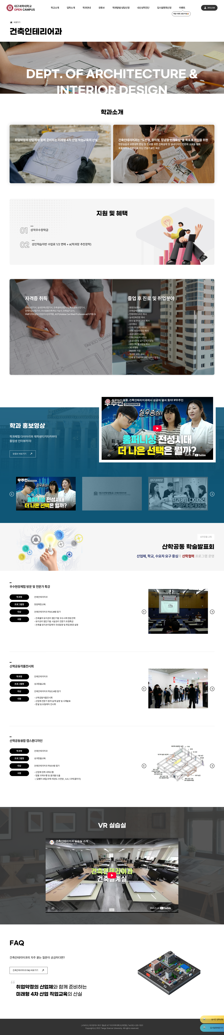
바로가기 (17, 22)
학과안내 (87, 7)
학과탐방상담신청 (121, 7)
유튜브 (102, 7)
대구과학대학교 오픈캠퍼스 (20, 8)
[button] (12, 494)
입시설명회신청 (164, 7)
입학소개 (71, 7)
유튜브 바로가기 (23, 453)
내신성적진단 (143, 7)
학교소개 (55, 7)
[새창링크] (212, 1019)
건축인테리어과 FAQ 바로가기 (28, 970)
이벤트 (182, 7)
